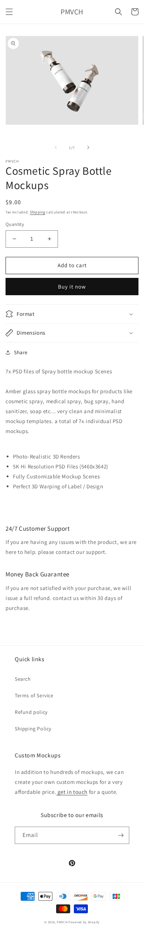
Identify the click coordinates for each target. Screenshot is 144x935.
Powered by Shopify (84, 922)
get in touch (72, 791)
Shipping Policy (33, 728)
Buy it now (72, 286)
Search (23, 679)
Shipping (37, 212)
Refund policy (31, 712)
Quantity (15, 224)
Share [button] (21, 352)
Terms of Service (34, 695)
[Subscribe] (121, 835)
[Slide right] (88, 147)
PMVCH (62, 922)
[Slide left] (56, 147)
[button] (9, 12)
